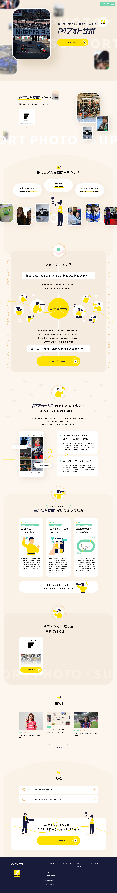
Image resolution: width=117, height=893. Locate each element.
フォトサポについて (49, 863)
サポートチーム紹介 (66, 863)
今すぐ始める (73, 42)
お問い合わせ (80, 866)
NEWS (63, 866)
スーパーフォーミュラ (51, 875)
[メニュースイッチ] (112, 4)
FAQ (78, 863)
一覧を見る (58, 747)
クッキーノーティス (93, 863)
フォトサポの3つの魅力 (50, 866)
